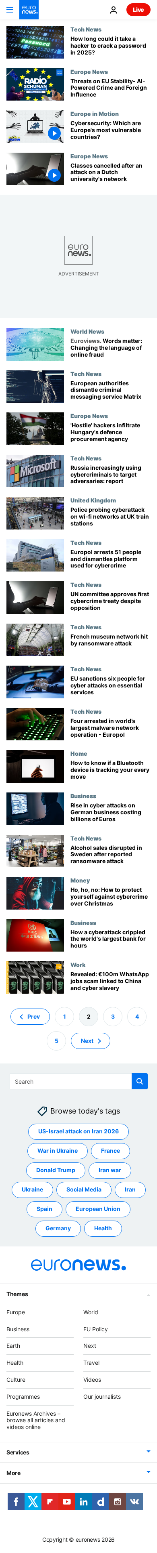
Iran (130, 1189)
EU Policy (95, 1328)
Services (17, 1452)
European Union (98, 1208)
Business (83, 795)
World (90, 1311)
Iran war (110, 1169)
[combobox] (79, 1081)
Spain (44, 1208)
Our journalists (102, 1396)
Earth (13, 1345)
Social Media (83, 1189)
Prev (33, 1016)
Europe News (89, 71)
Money (80, 880)
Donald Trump (55, 1169)
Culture (15, 1379)
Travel (91, 1362)
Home (78, 753)
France (110, 1150)
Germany (58, 1228)
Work (77, 964)
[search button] (140, 1081)
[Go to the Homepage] (29, 9)
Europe (15, 1311)
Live (138, 9)
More (13, 1472)
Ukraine (32, 1189)
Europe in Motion (94, 113)
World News (87, 331)
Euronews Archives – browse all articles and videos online (35, 1420)
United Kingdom (93, 500)
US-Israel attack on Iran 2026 (78, 1131)
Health (103, 1228)
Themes (17, 1293)
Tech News (85, 29)
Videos (92, 1379)
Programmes (23, 1396)
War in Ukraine (57, 1150)
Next (87, 1040)
